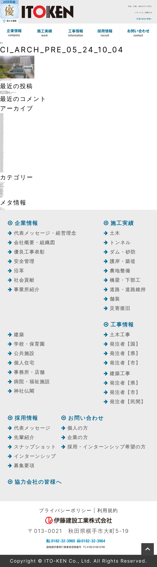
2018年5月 (1, 166)
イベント (1, 187)
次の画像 (1, 43)
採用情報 (1, 192)
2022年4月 (1, 143)
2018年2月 (1, 168)
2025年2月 (1, 123)
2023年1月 (1, 138)
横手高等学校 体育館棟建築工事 (5, 91)
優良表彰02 (1, 190)
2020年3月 (1, 155)
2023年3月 (1, 137)
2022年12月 (2, 139)
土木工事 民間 (2, 182)
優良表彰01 (1, 190)
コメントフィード (2, 208)
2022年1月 (1, 145)
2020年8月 (1, 153)
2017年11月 (1, 170)
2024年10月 (2, 126)
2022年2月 (1, 144)
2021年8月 (1, 147)
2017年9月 (1, 172)
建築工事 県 (1, 184)
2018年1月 (1, 169)
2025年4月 (1, 122)
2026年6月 (1, 114)
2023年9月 (1, 133)
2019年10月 (2, 157)
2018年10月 (2, 163)
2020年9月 (1, 153)
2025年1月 (1, 124)
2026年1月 (1, 117)
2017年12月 (1, 170)
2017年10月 (1, 171)
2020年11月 (2, 152)
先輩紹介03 (1, 194)
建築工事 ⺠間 (2, 186)
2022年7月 (1, 142)
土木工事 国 (1, 183)
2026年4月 (1, 115)
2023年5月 (1, 136)
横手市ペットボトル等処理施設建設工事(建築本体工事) (8, 92)
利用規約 (107, 510)
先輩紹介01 (1, 193)
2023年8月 (1, 134)
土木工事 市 (1, 188)
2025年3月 (1, 123)
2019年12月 (2, 156)
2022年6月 (1, 142)
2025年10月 (2, 119)
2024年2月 (1, 130)
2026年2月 (1, 116)
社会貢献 (1, 192)
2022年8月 (1, 141)
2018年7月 (1, 165)
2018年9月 (1, 164)
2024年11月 (2, 125)
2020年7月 (1, 154)
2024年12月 (2, 125)
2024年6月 (1, 128)
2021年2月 (1, 150)
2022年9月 (1, 140)
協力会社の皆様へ (145, 19)
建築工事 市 (1, 186)
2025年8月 (1, 120)
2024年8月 (1, 127)
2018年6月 (1, 166)
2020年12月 (2, 151)
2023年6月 (1, 135)
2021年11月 (1, 146)
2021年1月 (1, 151)
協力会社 (1, 188)
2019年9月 (1, 158)
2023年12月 (2, 131)
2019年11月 (1, 157)
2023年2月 (1, 138)
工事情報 (1, 189)
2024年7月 (1, 127)
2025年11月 (2, 118)
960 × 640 (11, 79)
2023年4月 (1, 136)
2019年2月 (1, 162)
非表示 (1, 197)
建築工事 (1, 196)
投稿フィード (2, 208)
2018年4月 (1, 167)
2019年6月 (1, 160)
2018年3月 (1, 168)
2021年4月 (1, 149)
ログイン (1, 207)
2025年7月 (1, 121)
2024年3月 (1, 129)
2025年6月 (1, 121)
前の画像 (1, 42)
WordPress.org (2, 209)
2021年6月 (1, 148)
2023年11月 (2, 132)
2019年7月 (1, 159)
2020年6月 (1, 155)
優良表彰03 (1, 191)
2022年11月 (2, 140)
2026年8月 (1, 113)
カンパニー (1, 195)
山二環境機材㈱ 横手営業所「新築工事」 (6, 93)
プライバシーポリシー (65, 510)
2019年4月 (1, 161)
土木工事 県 (1, 185)
